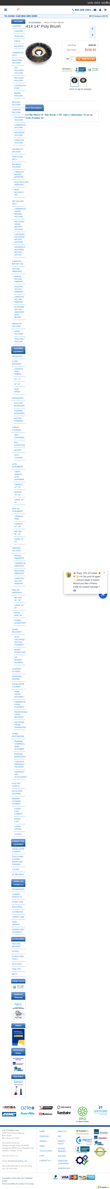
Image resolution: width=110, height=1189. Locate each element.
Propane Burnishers (19, 755)
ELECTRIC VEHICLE (16, 785)
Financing (44, 1136)
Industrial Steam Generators (19, 724)
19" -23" (17, 384)
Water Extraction (19, 651)
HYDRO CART (17, 820)
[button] (85, 1140)
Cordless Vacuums (19, 141)
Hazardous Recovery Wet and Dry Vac (19, 251)
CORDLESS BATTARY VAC (17, 262)
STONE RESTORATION (18, 735)
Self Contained (19, 436)
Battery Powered (18, 419)
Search (43, 1141)
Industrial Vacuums (19, 134)
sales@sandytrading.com (17, 1161)
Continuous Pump (19, 87)
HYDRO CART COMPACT (18, 811)
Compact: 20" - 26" (18, 525)
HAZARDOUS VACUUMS (17, 150)
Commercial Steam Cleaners (19, 704)
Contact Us (45, 1161)
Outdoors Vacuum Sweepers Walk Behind (19, 312)
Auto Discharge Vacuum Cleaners (19, 641)
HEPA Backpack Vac (19, 192)
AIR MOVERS (17, 356)
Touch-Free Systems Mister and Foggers (17, 860)
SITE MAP (62, 1156)
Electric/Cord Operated (19, 183)
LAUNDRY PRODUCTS (17, 895)
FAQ (59, 1136)
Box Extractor (19, 444)
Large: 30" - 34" (19, 501)
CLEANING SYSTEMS (16, 670)
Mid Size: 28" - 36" (18, 599)
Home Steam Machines (18, 694)
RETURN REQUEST (62, 1150)
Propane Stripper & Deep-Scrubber (19, 745)
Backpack (19, 46)
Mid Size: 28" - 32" (18, 532)
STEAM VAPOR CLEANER (18, 685)
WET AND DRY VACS (18, 202)
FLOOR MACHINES (16, 362)
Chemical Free (18, 517)
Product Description (32, 108)
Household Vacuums (19, 118)
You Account (46, 1151)
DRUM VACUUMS (18, 332)
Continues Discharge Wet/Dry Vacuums (19, 238)
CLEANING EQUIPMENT (18, 350)
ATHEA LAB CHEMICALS (18, 883)
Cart (42, 1156)
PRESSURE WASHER (17, 678)
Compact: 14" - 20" (18, 486)
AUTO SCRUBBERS (17, 465)
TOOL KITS (16, 969)
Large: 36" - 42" (19, 540)
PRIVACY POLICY (61, 1142)
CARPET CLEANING (16, 428)
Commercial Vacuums (19, 126)
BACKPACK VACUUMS (16, 165)
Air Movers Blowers (18, 660)
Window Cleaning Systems (16, 801)
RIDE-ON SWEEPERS (17, 591)
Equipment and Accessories (19, 774)
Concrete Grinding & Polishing (19, 764)
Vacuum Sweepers (17, 270)
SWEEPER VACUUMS (16, 549)
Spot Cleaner (18, 456)
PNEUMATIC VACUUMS (17, 325)
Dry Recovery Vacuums (19, 70)
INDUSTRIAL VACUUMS (17, 61)
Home (42, 1131)
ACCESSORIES (18, 939)
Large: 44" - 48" (19, 606)
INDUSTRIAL (17, 907)
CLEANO (17, 834)
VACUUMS (18, 21)
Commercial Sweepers (19, 564)
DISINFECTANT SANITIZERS (18, 931)
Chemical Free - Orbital (18, 371)
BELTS (14, 974)
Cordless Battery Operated (19, 174)
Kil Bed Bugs (18, 874)
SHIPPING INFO (64, 1168)
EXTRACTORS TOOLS (18, 957)
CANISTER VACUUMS (16, 111)
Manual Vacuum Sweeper (18, 279)
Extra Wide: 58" (18, 614)
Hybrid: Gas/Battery (19, 621)
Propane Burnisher (19, 412)
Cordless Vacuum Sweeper (19, 299)
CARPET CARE (18, 917)
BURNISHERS (17, 398)
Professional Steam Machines (19, 714)
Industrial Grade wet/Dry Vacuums (19, 225)
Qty (67, 59)
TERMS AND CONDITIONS (63, 1162)
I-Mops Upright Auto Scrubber (19, 476)
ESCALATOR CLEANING (17, 792)
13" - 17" (17, 379)
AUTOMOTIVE (17, 912)
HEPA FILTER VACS (17, 158)
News (42, 1146)
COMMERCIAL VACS (18, 54)
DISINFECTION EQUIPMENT (18, 842)
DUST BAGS (17, 964)
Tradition (18, 36)
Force (17, 41)
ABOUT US (62, 1131)
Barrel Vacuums (18, 94)
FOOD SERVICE (16, 923)
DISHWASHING (18, 889)
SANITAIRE (16, 26)
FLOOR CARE (17, 902)
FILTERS (15, 951)
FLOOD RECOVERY (17, 630)
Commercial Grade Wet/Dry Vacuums (19, 213)
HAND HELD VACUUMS (19, 340)
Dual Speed (17, 390)
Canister (18, 31)
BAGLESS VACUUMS (16, 103)
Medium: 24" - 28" (18, 493)
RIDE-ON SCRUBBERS (17, 510)
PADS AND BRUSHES (16, 945)
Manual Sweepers (19, 557)
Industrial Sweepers (19, 572)
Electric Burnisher (19, 404)
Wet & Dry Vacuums (19, 79)
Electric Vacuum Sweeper (18, 289)
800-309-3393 (82, 9)
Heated (17, 450)
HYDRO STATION (17, 828)
